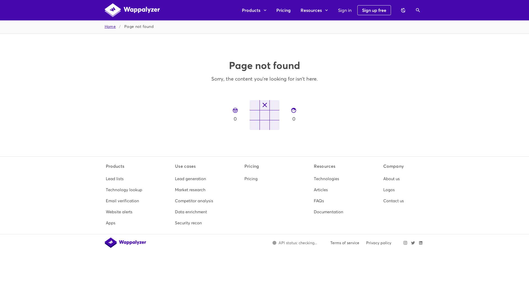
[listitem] (125, 178)
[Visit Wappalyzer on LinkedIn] (421, 243)
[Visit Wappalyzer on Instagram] (405, 243)
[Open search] (418, 10)
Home (110, 26)
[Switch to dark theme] (403, 10)
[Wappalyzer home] (132, 10)
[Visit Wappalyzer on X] (413, 243)
